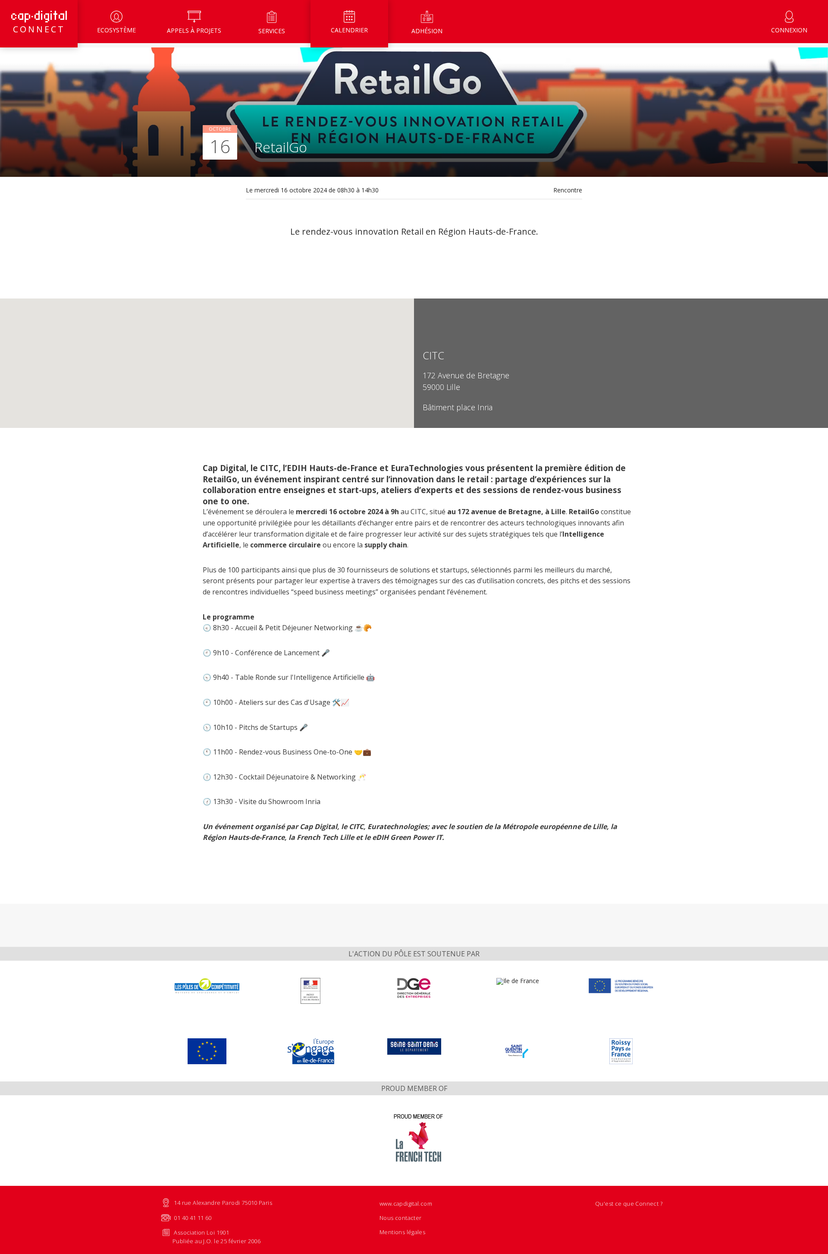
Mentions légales (402, 1232)
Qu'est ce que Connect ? (628, 1203)
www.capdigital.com (406, 1203)
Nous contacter (400, 1218)
